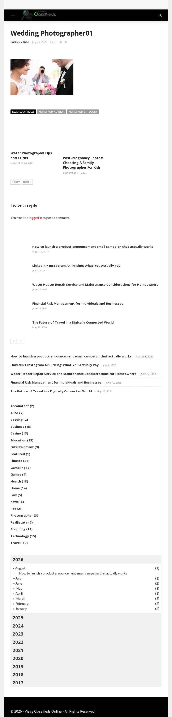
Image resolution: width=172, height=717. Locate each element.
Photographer (21, 515)
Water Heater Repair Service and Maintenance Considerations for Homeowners (95, 284)
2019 (18, 666)
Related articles (23, 111)
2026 (18, 559)
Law (13, 495)
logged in (35, 218)
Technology (19, 536)
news (14, 502)
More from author (51, 111)
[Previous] (13, 341)
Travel (15, 543)
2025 (18, 617)
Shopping (17, 529)
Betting (16, 419)
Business (17, 426)
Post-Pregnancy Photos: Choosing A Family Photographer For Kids (83, 163)
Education (18, 440)
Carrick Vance (19, 42)
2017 (18, 682)
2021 (18, 650)
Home (15, 488)
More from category (83, 111)
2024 (18, 625)
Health (15, 481)
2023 (18, 633)
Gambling (17, 467)
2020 (18, 658)
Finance (16, 460)
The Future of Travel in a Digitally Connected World (73, 322)
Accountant (19, 406)
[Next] (21, 341)
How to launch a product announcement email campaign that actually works (92, 246)
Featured (17, 454)
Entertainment (22, 447)
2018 (18, 674)
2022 (18, 642)
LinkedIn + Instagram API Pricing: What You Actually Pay (76, 265)
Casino (15, 433)
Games (15, 474)
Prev (17, 182)
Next (26, 182)
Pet (13, 508)
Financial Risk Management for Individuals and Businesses (77, 303)
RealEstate (18, 522)
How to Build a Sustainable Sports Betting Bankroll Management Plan (71, 5)
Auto (14, 413)
